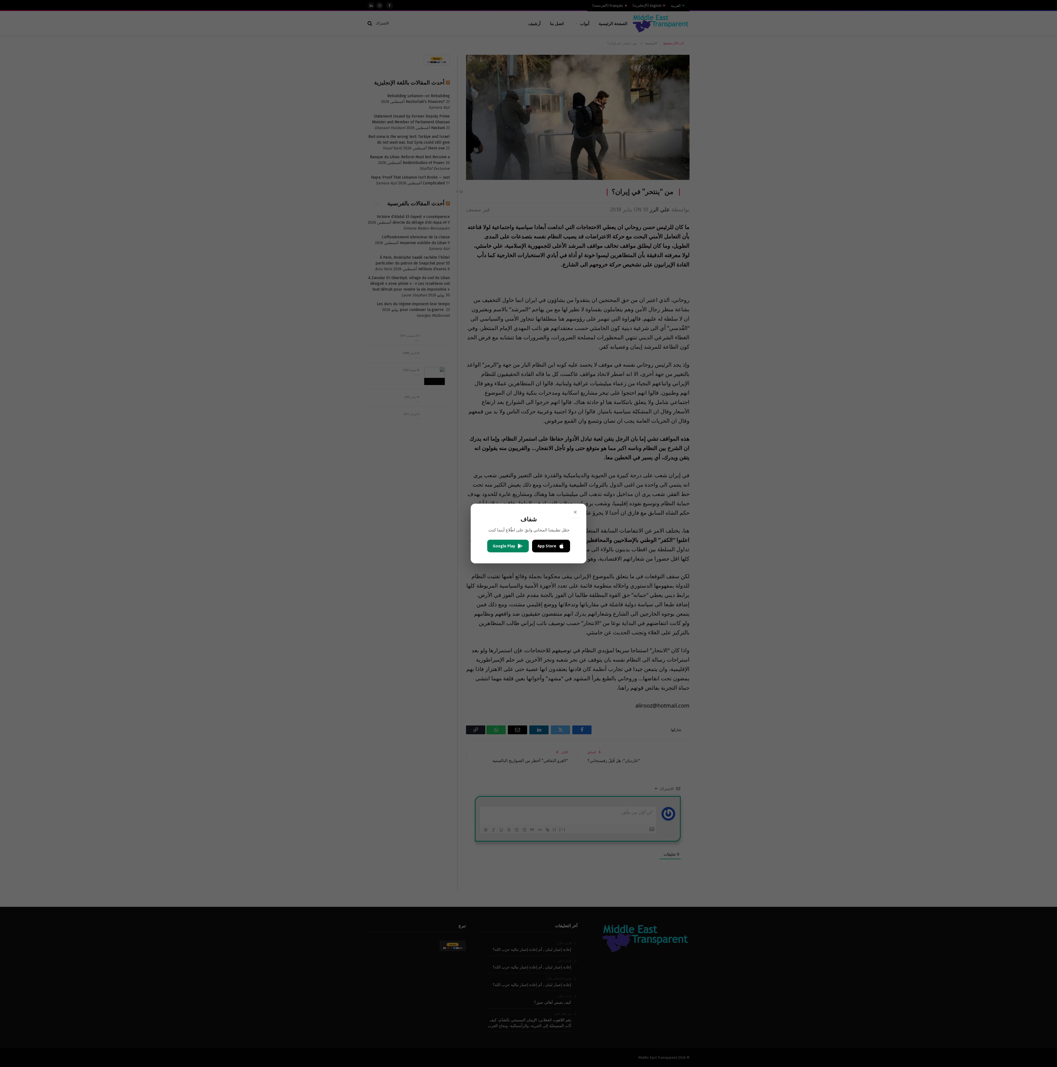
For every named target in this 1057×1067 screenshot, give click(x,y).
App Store (547, 546)
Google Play (504, 546)
